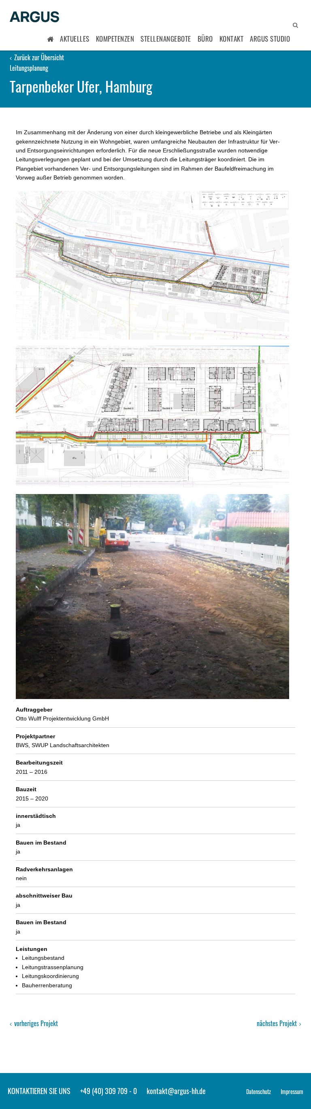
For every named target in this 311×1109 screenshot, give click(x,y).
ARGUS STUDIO (270, 39)
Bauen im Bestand (41, 842)
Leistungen (31, 949)
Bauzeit (26, 789)
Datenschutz (258, 1091)
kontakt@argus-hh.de (176, 1091)
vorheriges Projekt (35, 1023)
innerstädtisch (36, 816)
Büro (205, 39)
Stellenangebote (166, 39)
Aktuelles (74, 39)
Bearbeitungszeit (39, 762)
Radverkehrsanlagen (44, 869)
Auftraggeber (34, 709)
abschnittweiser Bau (44, 895)
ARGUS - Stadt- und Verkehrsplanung (34, 17)
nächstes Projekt (277, 1023)
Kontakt (231, 39)
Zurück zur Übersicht (38, 57)
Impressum (292, 1091)
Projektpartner (35, 736)
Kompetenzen (115, 39)
